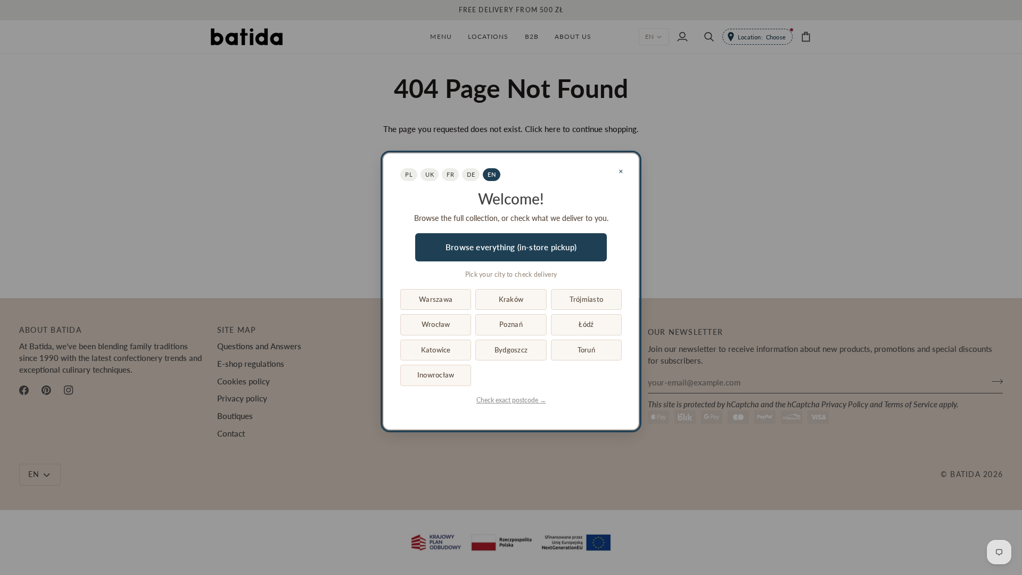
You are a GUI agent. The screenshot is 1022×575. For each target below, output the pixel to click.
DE (471, 174)
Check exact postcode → (511, 400)
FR (450, 174)
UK (429, 174)
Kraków (511, 299)
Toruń (586, 350)
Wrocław (436, 324)
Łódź (586, 324)
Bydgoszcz (511, 350)
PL (409, 174)
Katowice (436, 350)
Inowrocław (436, 375)
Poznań (511, 324)
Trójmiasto (587, 299)
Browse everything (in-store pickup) (511, 247)
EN (492, 174)
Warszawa (435, 299)
